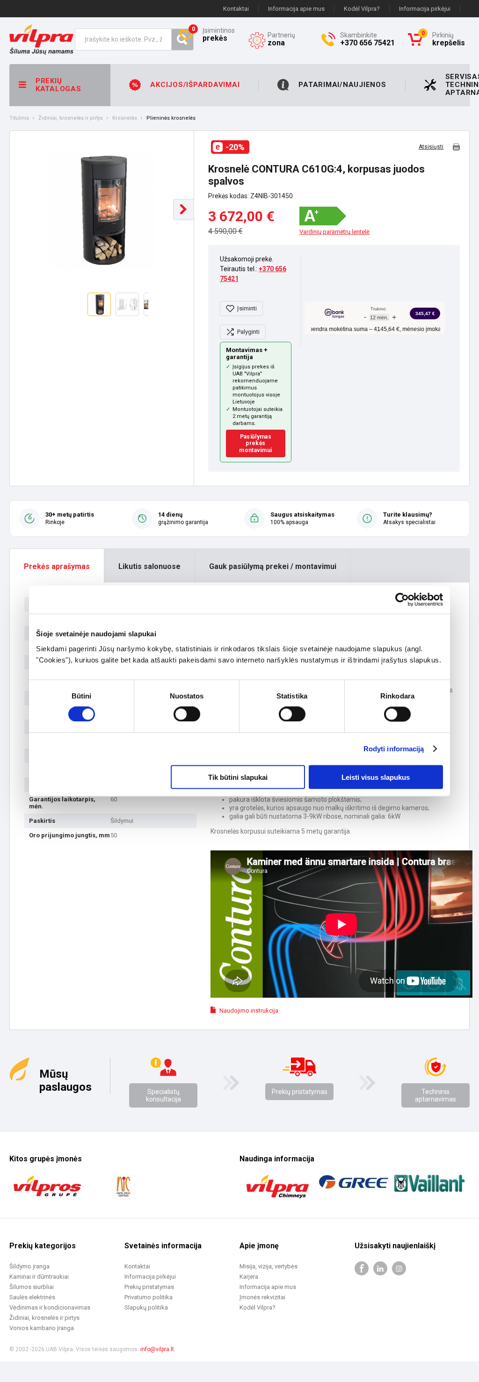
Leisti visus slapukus (375, 777)
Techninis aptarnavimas (435, 1095)
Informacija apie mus (296, 8)
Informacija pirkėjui (424, 8)
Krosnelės (124, 118)
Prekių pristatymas (299, 1091)
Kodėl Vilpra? (362, 8)
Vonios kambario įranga (41, 1328)
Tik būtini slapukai (238, 777)
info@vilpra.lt (157, 1349)
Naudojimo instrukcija (248, 1010)
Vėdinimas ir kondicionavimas (49, 1307)
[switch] (187, 714)
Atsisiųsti (431, 147)
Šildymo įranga (29, 1266)
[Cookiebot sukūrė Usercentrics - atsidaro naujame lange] (402, 600)
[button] (183, 209)
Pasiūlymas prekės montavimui (255, 443)
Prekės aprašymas (57, 566)
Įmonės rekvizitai (262, 1297)
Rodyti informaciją (393, 749)
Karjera (249, 1276)
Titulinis (19, 118)
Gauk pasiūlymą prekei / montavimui (272, 566)
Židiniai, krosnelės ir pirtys (70, 118)
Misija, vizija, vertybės (269, 1266)
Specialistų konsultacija (163, 1095)
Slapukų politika (146, 1307)
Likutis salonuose (149, 566)
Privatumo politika (148, 1297)
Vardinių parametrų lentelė (334, 232)
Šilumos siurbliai (31, 1286)
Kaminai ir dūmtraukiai (39, 1276)
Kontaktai (236, 8)
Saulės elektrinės (32, 1297)
